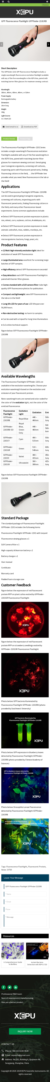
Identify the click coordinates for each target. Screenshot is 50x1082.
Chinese (45, 4)
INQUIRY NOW (25, 1031)
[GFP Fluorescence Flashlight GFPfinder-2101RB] (25, 43)
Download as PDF (30, 127)
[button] (48, 44)
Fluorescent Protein (37, 866)
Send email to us (12, 127)
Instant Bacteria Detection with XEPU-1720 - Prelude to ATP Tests (37, 963)
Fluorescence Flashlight (16, 866)
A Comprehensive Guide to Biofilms (13, 963)
